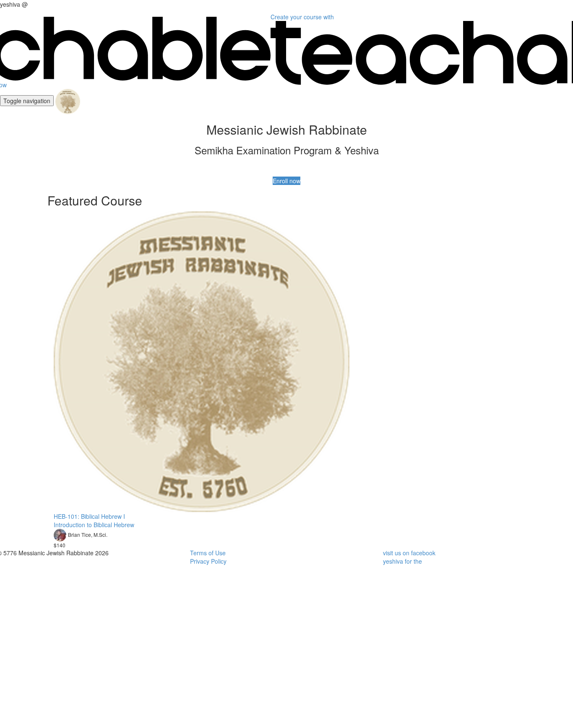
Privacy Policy (208, 561)
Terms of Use (208, 553)
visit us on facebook (409, 553)
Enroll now (286, 181)
